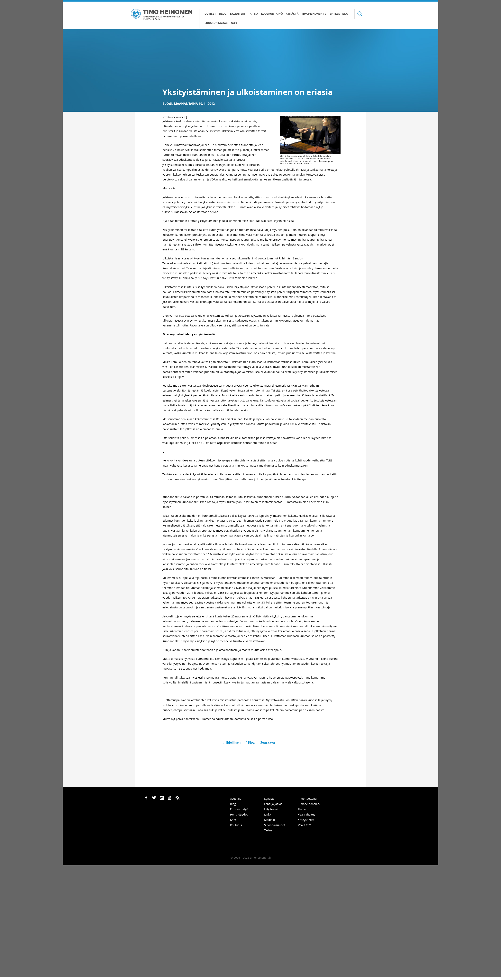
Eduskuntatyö (272, 13)
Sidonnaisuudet (274, 825)
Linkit (267, 814)
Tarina (253, 13)
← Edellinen (231, 742)
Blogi (223, 13)
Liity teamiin (272, 809)
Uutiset (210, 13)
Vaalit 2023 (305, 825)
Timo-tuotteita (307, 798)
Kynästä (292, 13)
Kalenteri (237, 13)
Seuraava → (269, 742)
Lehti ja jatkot (273, 804)
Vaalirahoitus (306, 814)
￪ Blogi (250, 742)
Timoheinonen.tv (313, 13)
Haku (358, 14)
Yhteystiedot (340, 13)
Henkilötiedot (239, 814)
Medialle (270, 820)
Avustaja (235, 798)
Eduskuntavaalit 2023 (221, 23)
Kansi (233, 820)
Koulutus (236, 825)
